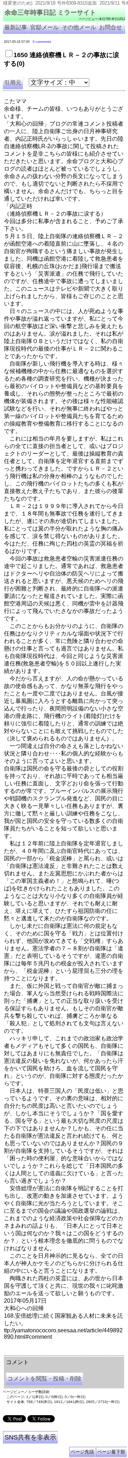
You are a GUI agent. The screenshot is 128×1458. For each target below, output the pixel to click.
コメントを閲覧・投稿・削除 (44, 1379)
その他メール (79, 27)
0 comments (42, 42)
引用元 (12, 83)
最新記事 (15, 27)
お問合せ (110, 27)
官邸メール (44, 27)
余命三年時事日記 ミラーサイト (50, 12)
